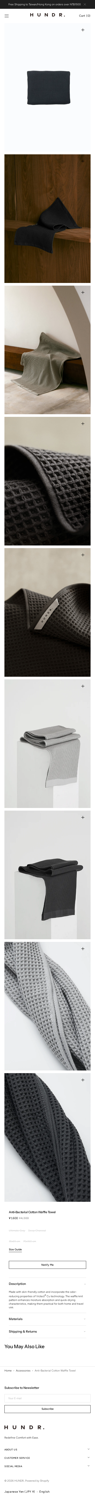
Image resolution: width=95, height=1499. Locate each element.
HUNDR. (19, 1480)
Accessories (23, 1370)
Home (8, 1370)
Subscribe (48, 1408)
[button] (6, 16)
